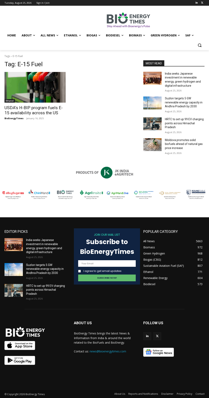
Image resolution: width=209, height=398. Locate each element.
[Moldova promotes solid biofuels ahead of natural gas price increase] (152, 144)
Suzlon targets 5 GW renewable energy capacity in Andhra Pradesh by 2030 (183, 102)
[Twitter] (202, 3)
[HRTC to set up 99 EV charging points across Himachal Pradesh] (152, 123)
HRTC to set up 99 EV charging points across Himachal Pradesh (184, 123)
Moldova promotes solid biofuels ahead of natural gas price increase (184, 144)
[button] (200, 45)
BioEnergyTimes (13, 118)
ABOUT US (83, 323)
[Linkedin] (196, 3)
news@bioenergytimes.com (108, 351)
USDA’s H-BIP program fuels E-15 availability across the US (33, 110)
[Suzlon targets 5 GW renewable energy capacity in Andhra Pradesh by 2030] (152, 102)
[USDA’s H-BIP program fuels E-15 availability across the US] (35, 87)
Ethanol (10, 100)
